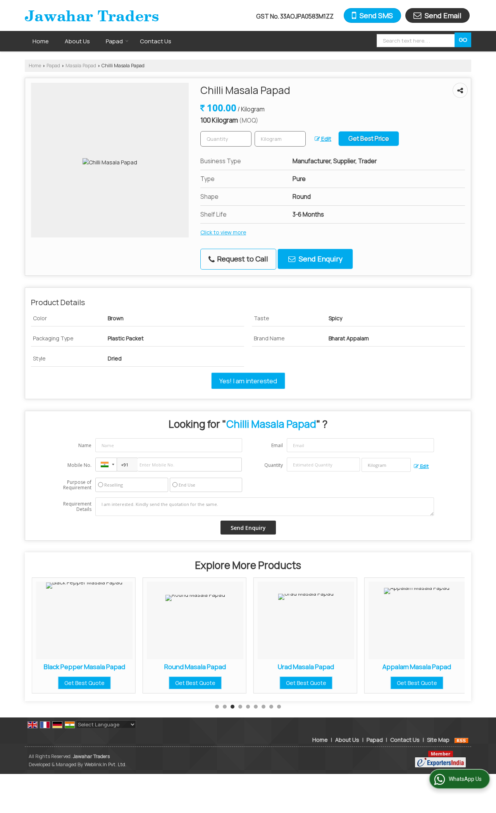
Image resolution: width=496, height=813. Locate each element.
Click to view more (223, 232)
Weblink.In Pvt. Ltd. (105, 764)
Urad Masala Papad (306, 666)
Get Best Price (368, 139)
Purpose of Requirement (77, 485)
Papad (114, 41)
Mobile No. (79, 465)
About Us (77, 41)
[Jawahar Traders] (92, 15)
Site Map (438, 739)
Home (41, 41)
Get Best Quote (84, 683)
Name (84, 445)
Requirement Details (77, 506)
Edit (325, 138)
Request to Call (241, 259)
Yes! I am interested (248, 380)
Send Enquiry (320, 259)
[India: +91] (106, 464)
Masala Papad (80, 65)
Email (277, 445)
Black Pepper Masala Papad (84, 666)
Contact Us (155, 41)
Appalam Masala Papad (416, 666)
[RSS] (461, 739)
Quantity (273, 465)
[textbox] (417, 40)
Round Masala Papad (195, 666)
